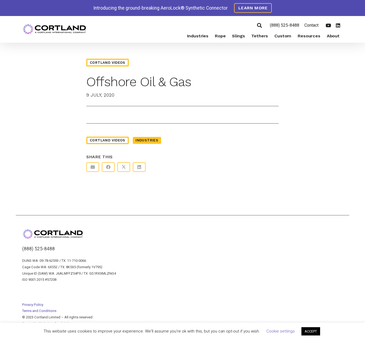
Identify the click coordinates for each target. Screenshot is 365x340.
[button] (259, 25)
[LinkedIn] (338, 25)
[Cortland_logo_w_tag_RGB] (54, 29)
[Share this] (108, 167)
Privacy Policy (32, 305)
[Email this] (92, 167)
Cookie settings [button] (280, 331)
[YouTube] (328, 25)
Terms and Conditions (39, 311)
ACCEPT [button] (311, 331)
